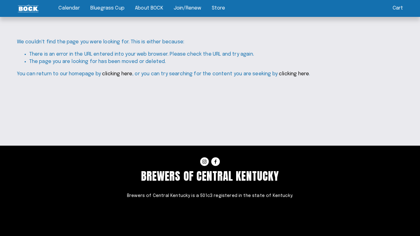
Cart (398, 8)
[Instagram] (204, 161)
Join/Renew (187, 8)
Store (218, 8)
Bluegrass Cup (107, 8)
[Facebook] (215, 161)
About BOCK (149, 8)
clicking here (117, 74)
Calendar (69, 8)
